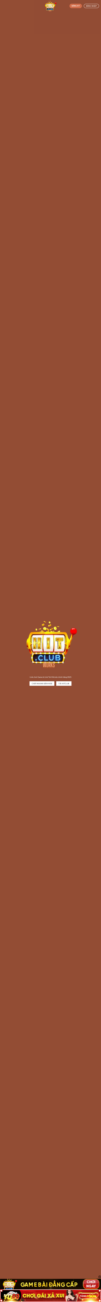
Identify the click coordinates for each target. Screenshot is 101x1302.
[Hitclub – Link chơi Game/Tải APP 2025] (50, 6)
